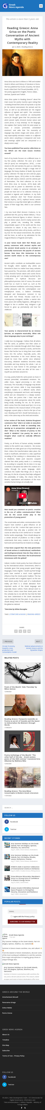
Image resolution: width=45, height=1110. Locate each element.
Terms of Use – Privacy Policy (13, 1056)
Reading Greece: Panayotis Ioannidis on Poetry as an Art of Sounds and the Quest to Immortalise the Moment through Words (22, 722)
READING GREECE (33, 614)
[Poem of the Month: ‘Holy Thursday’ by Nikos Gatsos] (22, 673)
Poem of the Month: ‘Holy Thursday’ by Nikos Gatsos (20, 688)
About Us (5, 1034)
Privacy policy (29, 916)
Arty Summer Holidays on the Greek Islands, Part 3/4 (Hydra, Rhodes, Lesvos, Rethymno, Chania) (24, 857)
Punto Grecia (7, 1013)
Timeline (5, 1040)
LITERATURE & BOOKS (17, 614)
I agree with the (23, 916)
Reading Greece (27, 47)
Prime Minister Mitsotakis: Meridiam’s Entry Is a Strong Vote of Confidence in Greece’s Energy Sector (25, 878)
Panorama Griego (9, 1002)
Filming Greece (35, 871)
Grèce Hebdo (7, 1008)
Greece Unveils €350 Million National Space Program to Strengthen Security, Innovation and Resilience (25, 890)
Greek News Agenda (16, 935)
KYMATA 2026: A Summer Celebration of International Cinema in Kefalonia (25, 868)
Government (24, 882)
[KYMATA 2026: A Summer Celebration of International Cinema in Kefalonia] (7, 868)
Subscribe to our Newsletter (22, 922)
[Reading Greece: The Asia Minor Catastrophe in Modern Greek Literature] (22, 777)
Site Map (5, 1045)
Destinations (34, 850)
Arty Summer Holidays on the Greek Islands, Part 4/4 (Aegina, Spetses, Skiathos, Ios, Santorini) (24, 845)
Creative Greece (25, 871)
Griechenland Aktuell (10, 997)
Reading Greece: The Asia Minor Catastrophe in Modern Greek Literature (21, 792)
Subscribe (6, 1050)
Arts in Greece (24, 850)
